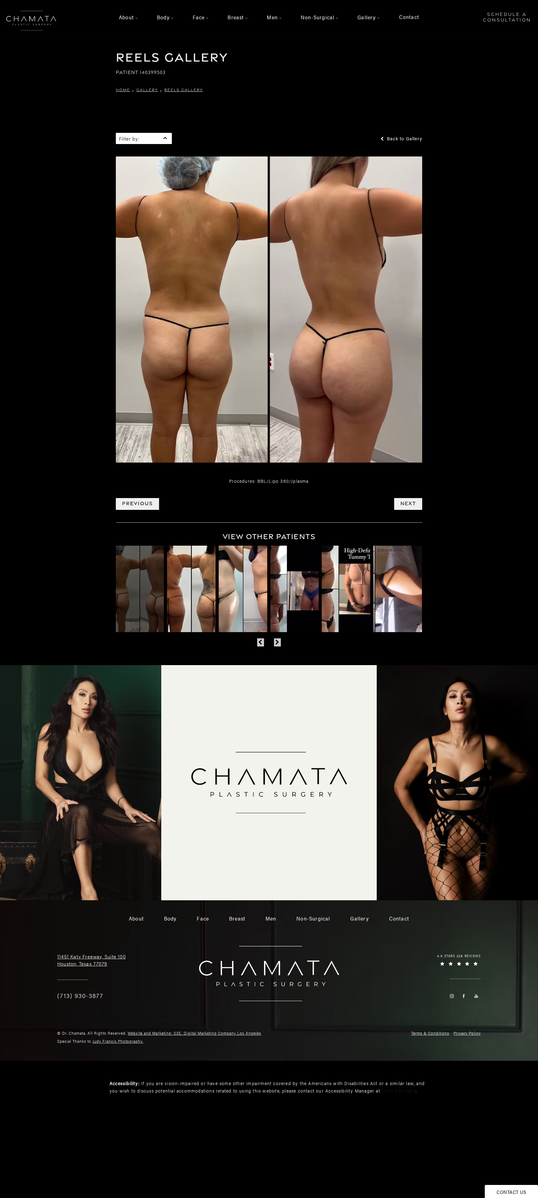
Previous (137, 503)
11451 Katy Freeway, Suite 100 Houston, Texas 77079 (91, 960)
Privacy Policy (467, 1033)
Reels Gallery (183, 90)
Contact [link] (409, 17)
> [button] (136, 18)
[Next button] (277, 642)
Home (123, 90)
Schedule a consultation (507, 17)
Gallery (147, 90)
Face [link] (199, 17)
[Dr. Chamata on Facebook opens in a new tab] (464, 996)
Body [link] (163, 17)
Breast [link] (236, 17)
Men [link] (272, 17)
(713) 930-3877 (399, 1090)
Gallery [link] (366, 17)
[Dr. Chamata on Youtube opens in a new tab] (476, 996)
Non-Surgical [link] (317, 17)
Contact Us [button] (511, 1192)
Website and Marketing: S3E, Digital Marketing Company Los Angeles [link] (194, 1033)
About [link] (126, 17)
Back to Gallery (403, 138)
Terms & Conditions (430, 1033)
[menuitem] (127, 17)
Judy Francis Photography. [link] (117, 1041)
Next (408, 503)
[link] (80, 995)
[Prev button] (260, 642)
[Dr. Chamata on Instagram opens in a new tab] (451, 996)
